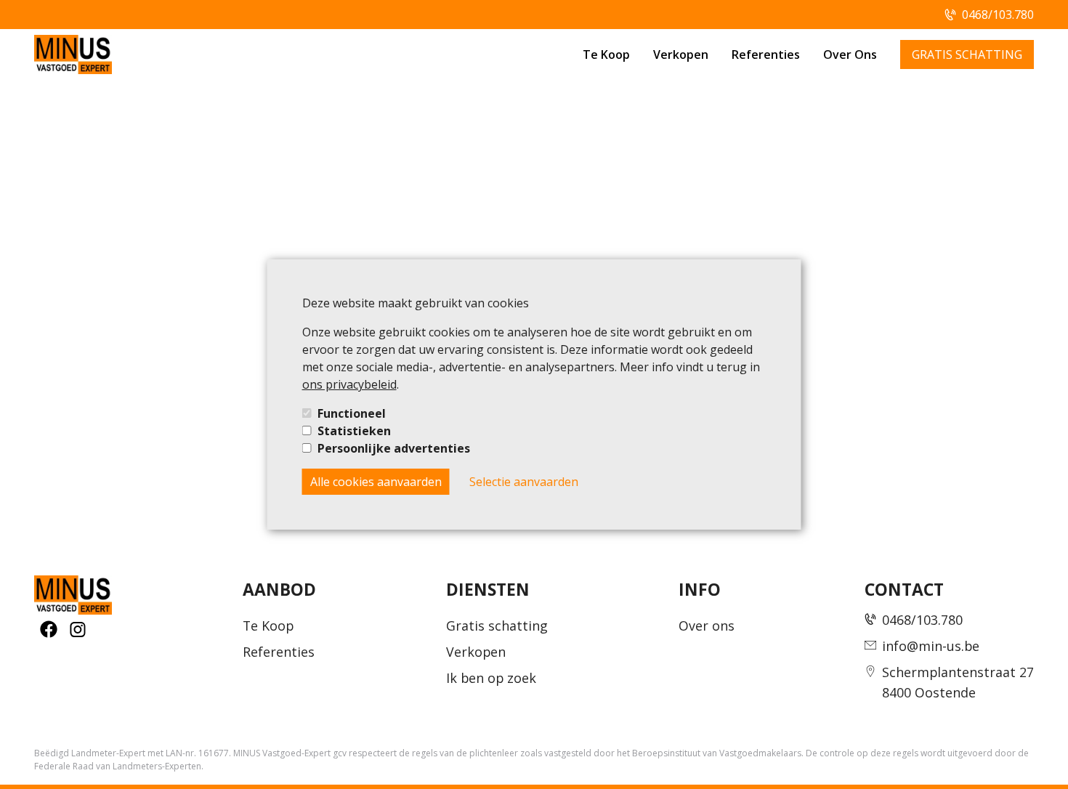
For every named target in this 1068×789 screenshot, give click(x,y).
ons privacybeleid (349, 384)
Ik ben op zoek (491, 678)
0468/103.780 (998, 15)
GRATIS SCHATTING (967, 54)
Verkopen (680, 54)
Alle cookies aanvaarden (376, 482)
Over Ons (850, 54)
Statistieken (354, 431)
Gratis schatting (497, 625)
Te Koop (606, 54)
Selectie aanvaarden (523, 482)
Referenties (766, 54)
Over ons (707, 625)
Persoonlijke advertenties (393, 448)
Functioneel (351, 413)
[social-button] (48, 629)
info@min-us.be (930, 646)
